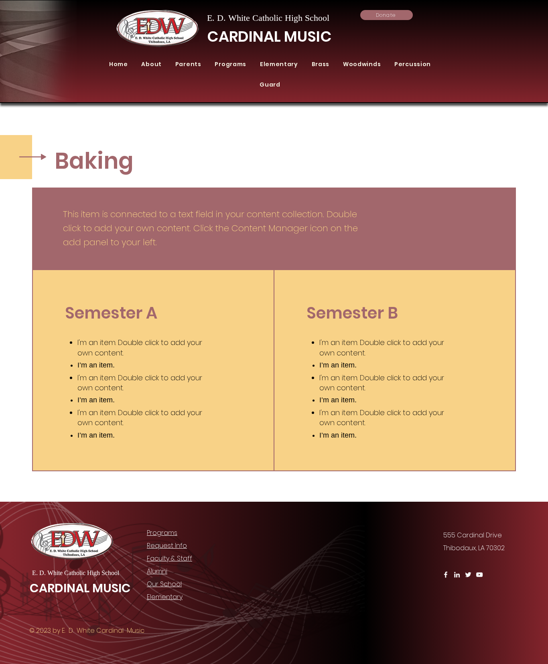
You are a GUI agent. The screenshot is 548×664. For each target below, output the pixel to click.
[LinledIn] (457, 575)
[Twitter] (468, 575)
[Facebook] (446, 575)
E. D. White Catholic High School (269, 18)
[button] (151, 64)
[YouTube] (479, 575)
